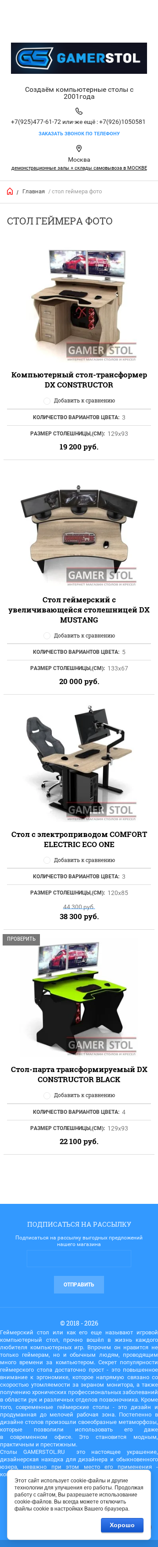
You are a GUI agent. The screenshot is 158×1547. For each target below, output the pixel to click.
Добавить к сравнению (84, 400)
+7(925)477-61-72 (36, 121)
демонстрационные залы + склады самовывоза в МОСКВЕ (79, 168)
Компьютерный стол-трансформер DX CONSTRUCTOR (79, 380)
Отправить (79, 1285)
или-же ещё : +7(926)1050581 (104, 121)
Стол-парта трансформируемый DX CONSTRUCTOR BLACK (79, 1074)
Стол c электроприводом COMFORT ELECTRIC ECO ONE (79, 839)
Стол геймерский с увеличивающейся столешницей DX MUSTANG (79, 609)
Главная (33, 191)
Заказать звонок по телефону (79, 134)
